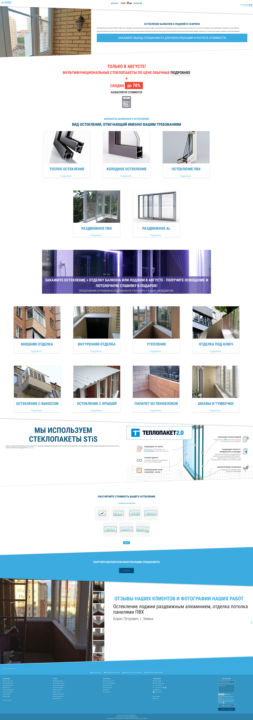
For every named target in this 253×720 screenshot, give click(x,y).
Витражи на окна (108, 685)
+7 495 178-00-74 (244, 5)
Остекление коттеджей (59, 683)
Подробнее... (31, 447)
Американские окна (8, 685)
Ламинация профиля (58, 696)
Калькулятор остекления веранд (154, 672)
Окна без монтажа (8, 692)
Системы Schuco (8, 700)
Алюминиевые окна (8, 683)
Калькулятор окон (96, 672)
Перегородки (7, 696)
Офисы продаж (158, 681)
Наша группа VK (158, 692)
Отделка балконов (58, 689)
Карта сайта (133, 715)
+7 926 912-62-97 (158, 687)
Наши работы (157, 696)
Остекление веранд (58, 681)
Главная (4, 668)
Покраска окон (57, 698)
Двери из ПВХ (7, 687)
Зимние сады (7, 694)
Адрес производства (159, 683)
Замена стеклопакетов (59, 694)
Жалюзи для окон (108, 687)
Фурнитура (106, 689)
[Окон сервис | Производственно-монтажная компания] (10, 2)
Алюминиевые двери (9, 689)
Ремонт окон (57, 692)
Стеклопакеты (107, 692)
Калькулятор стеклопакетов (112, 672)
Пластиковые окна (8, 681)
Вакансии (156, 698)
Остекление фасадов (59, 687)
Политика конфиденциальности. (131, 716)
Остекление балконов (59, 685)
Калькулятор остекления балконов (133, 672)
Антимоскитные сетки (109, 681)
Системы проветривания (109, 683)
